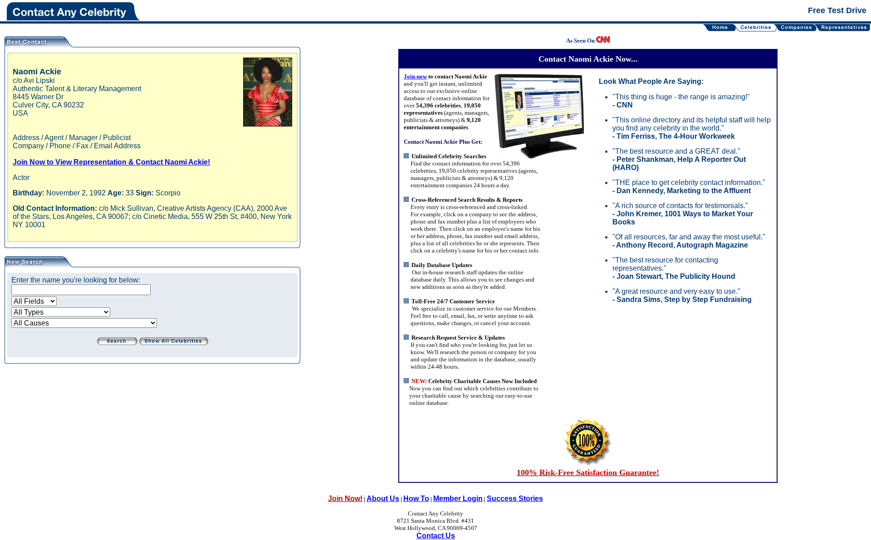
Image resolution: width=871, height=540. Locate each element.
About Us (383, 498)
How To (416, 498)
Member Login (458, 498)
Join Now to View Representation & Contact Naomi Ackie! (111, 162)
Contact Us (435, 536)
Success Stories (515, 498)
